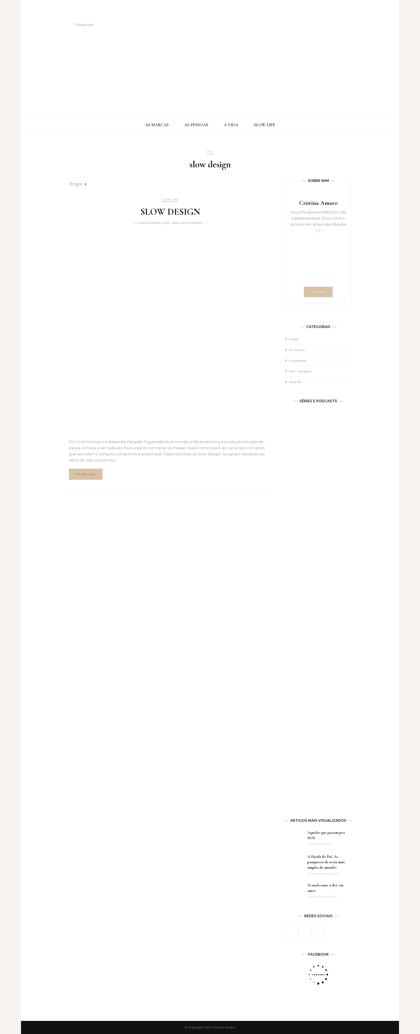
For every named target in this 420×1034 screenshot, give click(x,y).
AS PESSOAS (196, 125)
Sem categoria (300, 371)
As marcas (297, 350)
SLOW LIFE (264, 125)
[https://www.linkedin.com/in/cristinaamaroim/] (318, 931)
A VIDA (231, 125)
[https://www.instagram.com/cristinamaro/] (305, 931)
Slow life (170, 199)
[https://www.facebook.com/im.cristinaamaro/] (292, 931)
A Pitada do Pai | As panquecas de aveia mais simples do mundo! (326, 862)
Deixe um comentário (187, 222)
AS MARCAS (157, 125)
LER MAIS (318, 292)
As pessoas (297, 361)
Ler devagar (85, 474)
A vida (293, 339)
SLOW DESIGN (170, 211)
